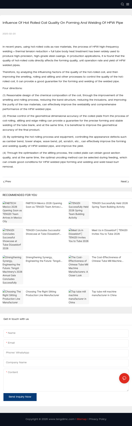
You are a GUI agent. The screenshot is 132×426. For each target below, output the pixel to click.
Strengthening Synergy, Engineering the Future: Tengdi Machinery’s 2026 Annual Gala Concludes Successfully (43, 259)
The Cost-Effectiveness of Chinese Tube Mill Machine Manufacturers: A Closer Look (108, 259)
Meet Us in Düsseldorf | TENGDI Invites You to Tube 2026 (110, 232)
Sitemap (82, 419)
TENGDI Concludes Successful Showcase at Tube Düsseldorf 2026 (43, 232)
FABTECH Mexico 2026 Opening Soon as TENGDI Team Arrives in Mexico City (44, 205)
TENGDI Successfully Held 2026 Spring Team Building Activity (110, 205)
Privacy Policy (97, 419)
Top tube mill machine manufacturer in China (104, 293)
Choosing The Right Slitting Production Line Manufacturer (42, 293)
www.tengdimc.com (61, 419)
